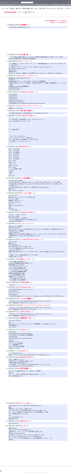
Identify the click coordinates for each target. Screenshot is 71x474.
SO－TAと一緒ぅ (26, 193)
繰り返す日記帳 (26, 110)
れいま (23, 425)
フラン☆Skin (25, 403)
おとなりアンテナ (54, 22)
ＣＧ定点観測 (25, 178)
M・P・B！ (25, 61)
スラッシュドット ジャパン (30, 105)
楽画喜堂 (24, 25)
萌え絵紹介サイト (53, 20)
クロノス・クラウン (27, 75)
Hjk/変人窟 (24, 54)
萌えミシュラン (26, 259)
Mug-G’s (23, 329)
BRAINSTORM (26, 357)
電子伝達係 (24, 368)
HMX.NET (24, 421)
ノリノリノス (25, 223)
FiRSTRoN (24, 146)
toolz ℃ (23, 351)
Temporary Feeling (27, 115)
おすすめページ (63, 22)
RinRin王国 (24, 282)
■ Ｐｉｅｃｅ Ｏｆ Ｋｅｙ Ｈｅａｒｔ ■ (34, 305)
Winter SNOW (25, 311)
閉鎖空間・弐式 (26, 318)
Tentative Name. (26, 287)
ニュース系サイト (63, 20)
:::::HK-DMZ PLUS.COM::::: (30, 239)
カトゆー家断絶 (26, 298)
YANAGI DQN (10, 12)
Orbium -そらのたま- (27, 92)
